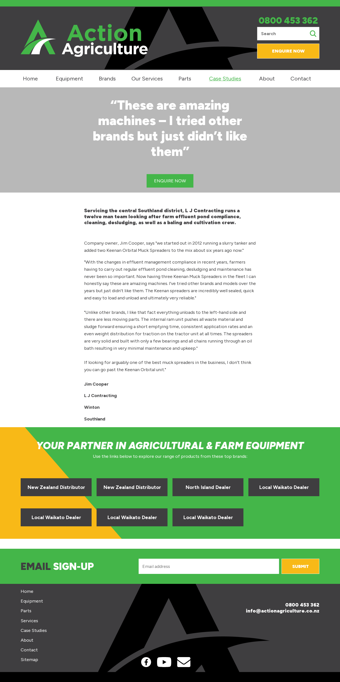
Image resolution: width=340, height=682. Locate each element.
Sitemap (29, 659)
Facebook (146, 662)
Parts (184, 78)
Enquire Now (288, 51)
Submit (300, 566)
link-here (56, 483)
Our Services (147, 78)
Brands (107, 78)
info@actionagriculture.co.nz (282, 611)
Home (30, 78)
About (267, 78)
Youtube (164, 662)
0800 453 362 (288, 20)
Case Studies (225, 78)
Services (29, 620)
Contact (300, 78)
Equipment (69, 78)
